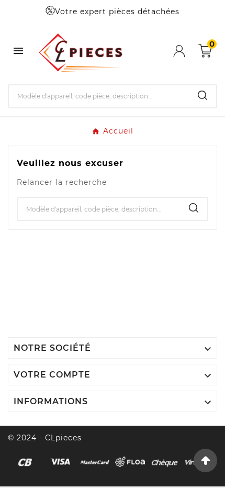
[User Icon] (185, 51)
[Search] (202, 95)
